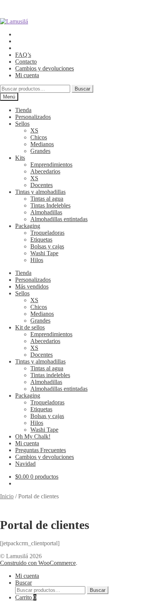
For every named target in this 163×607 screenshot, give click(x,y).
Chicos (38, 137)
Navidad (25, 463)
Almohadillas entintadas (59, 219)
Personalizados (33, 117)
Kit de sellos (30, 327)
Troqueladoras (47, 232)
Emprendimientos (51, 164)
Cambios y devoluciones (44, 68)
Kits (20, 157)
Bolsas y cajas (47, 246)
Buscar (82, 89)
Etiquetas (41, 239)
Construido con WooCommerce (38, 563)
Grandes (40, 151)
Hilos (36, 260)
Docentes (41, 185)
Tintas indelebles (50, 375)
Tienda (23, 110)
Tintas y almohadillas (40, 192)
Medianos (42, 144)
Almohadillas (46, 212)
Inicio (7, 496)
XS (34, 130)
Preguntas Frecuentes (40, 450)
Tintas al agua (46, 198)
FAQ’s (23, 54)
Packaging (27, 226)
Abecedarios (45, 171)
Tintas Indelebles (50, 205)
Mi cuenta (27, 75)
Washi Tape (44, 253)
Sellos (22, 123)
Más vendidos (32, 286)
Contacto (26, 61)
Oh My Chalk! (32, 436)
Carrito (25, 597)
